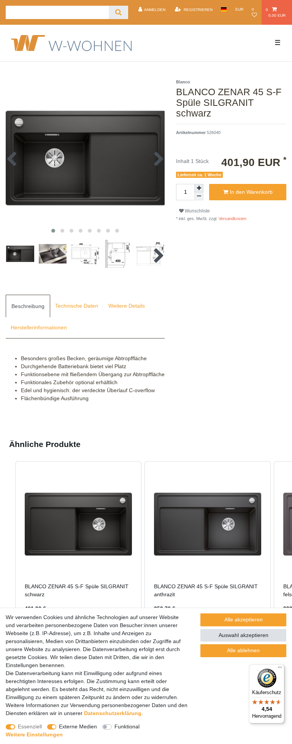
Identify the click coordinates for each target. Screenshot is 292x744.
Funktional (127, 726)
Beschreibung (27, 306)
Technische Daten (76, 306)
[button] (7, 542)
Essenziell (30, 726)
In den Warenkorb (250, 192)
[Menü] (279, 669)
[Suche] (118, 12)
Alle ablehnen (243, 650)
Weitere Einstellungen (34, 734)
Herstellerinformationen (39, 327)
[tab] (28, 306)
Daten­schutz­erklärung (112, 713)
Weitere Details (126, 306)
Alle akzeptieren (243, 619)
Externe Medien (78, 726)
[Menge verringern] (198, 196)
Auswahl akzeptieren (243, 635)
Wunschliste (197, 211)
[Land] (224, 9)
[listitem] (78, 542)
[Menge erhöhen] (198, 188)
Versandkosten (231, 218)
